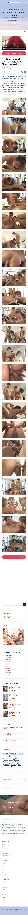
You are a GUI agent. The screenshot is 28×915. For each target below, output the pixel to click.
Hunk (11, 761)
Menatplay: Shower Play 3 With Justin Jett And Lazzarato (13, 733)
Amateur (7, 753)
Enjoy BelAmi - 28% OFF (13, 557)
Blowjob (7, 756)
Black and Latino (9, 758)
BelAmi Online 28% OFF (15, 687)
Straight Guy (8, 767)
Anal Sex (13, 764)
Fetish (16, 758)
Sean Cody (8, 659)
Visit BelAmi (7, 807)
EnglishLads (8, 666)
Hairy (6, 761)
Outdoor (7, 764)
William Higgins (9, 657)
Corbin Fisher (8, 668)
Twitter (3, 899)
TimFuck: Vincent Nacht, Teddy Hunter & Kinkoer (13, 728)
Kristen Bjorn (8, 674)
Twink (14, 767)
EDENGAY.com (17, 911)
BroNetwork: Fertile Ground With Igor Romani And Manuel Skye (12, 739)
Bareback (13, 753)
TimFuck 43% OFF (14, 704)
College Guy (14, 756)
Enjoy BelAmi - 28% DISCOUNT (14, 54)
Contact (4, 897)
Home (4, 17)
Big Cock (21, 753)
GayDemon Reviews (10, 791)
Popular (9, 17)
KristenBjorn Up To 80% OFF (14, 696)
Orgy (22, 758)
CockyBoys (8, 670)
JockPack (8, 661)
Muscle (16, 761)
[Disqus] (14, 579)
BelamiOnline (9, 655)
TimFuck (7, 664)
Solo (19, 764)
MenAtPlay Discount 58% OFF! (14, 713)
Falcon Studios (9, 672)
